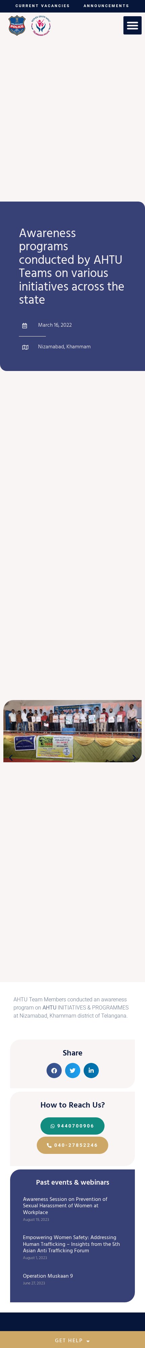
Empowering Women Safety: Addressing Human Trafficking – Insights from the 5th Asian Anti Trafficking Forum (71, 1244)
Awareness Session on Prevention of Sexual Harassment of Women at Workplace (65, 1206)
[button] (132, 25)
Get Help (69, 1341)
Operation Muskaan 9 (48, 1277)
